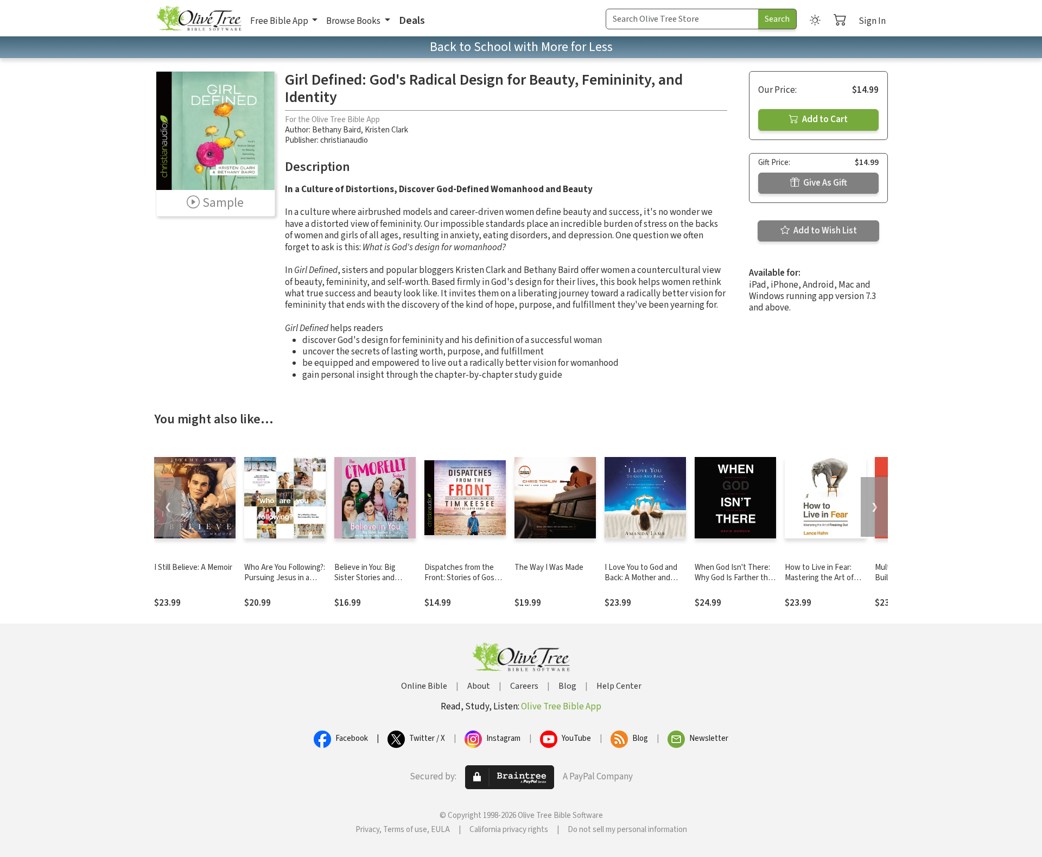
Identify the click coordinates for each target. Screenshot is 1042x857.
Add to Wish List (824, 230)
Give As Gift (824, 182)
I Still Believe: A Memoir (193, 567)
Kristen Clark (386, 130)
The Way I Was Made (548, 567)
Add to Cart (824, 119)
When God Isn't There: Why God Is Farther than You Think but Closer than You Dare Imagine (735, 583)
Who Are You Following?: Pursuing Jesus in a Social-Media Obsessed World (284, 583)
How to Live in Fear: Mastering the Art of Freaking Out (819, 578)
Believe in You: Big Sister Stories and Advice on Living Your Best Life (369, 583)
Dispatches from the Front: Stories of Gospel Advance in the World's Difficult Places (464, 583)
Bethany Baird (336, 130)
